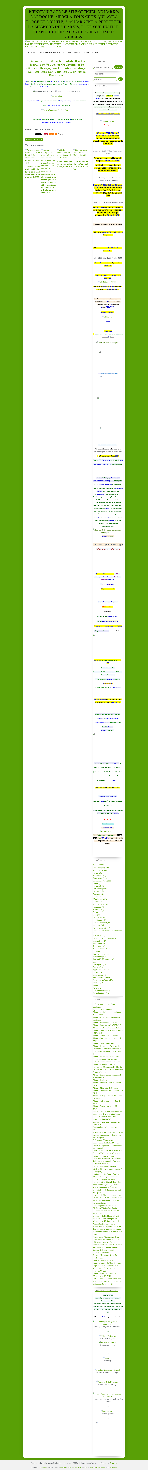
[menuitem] (31, 52)
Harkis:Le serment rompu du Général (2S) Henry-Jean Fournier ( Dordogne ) (107, 1169)
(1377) (98, 865)
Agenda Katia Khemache (103, 1009)
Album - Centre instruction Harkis (107, 1027)
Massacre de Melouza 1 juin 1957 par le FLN (106, 1212)
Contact (69, 1467)
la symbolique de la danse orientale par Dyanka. (107, 1191)
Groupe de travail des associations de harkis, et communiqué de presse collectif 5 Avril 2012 (107, 1161)
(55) (98, 912)
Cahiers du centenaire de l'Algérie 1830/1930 (107, 1123)
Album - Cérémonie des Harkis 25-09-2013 (107, 1039)
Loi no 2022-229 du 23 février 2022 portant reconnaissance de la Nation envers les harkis (107, 1200)
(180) (98, 886)
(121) (99, 893)
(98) (100, 899)
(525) (98, 873)
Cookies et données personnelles (97, 1467)
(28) (104, 938)
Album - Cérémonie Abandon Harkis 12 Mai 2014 (108, 1031)
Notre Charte (99, 52)
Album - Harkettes (100, 1080)
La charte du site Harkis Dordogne (107, 1174)
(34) (107, 931)
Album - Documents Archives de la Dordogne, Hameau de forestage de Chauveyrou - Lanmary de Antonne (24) (107, 1050)
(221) (98, 883)
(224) (100, 878)
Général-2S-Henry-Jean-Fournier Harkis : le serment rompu (106, 1154)
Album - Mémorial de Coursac (105, 1087)
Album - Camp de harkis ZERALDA (107, 1025)
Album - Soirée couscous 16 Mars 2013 (107, 1107)
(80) (101, 904)
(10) (101, 990)
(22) (101, 954)
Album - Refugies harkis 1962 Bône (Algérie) (107, 1097)
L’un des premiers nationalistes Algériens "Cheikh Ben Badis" (105, 1206)
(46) (99, 917)
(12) (98, 982)
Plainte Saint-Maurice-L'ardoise (106, 1236)
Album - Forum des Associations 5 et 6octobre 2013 (107, 1076)
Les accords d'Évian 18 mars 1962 (107, 1195)
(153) (98, 891)
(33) (99, 935)
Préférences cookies (112, 1467)
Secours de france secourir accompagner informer (103, 1251)
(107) (98, 896)
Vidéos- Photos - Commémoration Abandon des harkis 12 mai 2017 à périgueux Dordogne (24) (107, 1281)
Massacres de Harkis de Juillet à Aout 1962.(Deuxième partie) (106, 1217)
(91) (98, 901)
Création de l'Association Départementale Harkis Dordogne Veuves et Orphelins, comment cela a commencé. (107, 1144)
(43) (99, 920)
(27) (99, 940)
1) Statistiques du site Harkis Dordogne (104, 1005)
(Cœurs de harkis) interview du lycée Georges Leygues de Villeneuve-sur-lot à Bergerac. (108, 1135)
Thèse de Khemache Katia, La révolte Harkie (105, 1256)
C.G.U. (85, 1467)
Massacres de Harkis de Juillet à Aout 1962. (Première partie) (106, 1222)
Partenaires (74, 52)
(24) (102, 948)
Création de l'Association (52, 52)
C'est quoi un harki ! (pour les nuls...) (105, 1128)
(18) (103, 959)
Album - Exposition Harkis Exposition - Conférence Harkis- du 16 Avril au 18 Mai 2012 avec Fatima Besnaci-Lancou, (108, 1068)
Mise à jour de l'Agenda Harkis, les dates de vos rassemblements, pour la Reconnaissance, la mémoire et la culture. (107, 1230)
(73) (99, 907)
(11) (97, 985)
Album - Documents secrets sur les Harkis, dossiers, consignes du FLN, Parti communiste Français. (107, 1059)
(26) (99, 946)
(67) (98, 909)
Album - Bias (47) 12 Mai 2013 (106, 1022)
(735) (101, 867)
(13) (100, 974)
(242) (99, 875)
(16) (98, 967)
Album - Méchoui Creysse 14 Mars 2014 (107, 1084)
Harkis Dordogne (43, 1467)
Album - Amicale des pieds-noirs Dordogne (106, 1018)
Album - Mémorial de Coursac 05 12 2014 (108, 1091)
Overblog (114, 1463)
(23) (98, 951)
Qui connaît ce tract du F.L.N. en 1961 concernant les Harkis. (106, 1240)
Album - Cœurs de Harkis (103, 1043)
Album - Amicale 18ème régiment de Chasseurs (107, 1013)
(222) (102, 880)
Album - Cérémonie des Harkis (105, 1035)
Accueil (31, 52)
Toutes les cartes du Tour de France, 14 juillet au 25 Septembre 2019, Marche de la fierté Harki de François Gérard (107, 1267)
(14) (98, 972)
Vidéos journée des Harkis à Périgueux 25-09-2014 (104, 1274)
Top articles (63, 1467)
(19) (99, 956)
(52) (97, 914)
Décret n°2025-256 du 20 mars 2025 (107, 1150)
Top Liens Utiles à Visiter (103, 1260)
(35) (98, 925)
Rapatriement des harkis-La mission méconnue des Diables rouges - (107, 1246)
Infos (86, 52)
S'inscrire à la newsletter (34, 139)
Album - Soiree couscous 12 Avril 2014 (106, 1102)
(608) (100, 870)
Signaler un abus (77, 1467)
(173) (100, 888)
